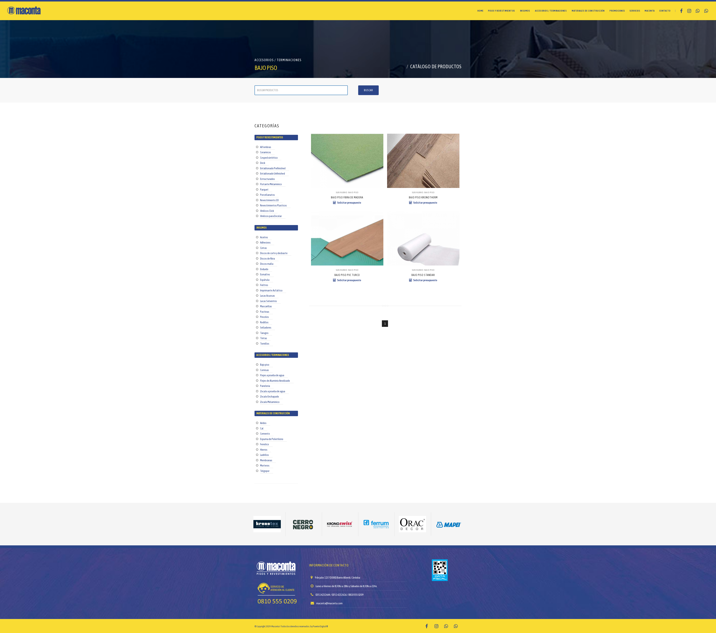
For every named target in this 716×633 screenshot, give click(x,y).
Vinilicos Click (267, 210)
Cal (261, 428)
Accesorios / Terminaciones (551, 10)
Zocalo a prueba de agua (272, 391)
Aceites (264, 237)
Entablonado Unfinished (272, 173)
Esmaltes (265, 274)
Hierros (263, 449)
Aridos (263, 423)
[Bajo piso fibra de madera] (347, 143)
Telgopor (264, 470)
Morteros (264, 465)
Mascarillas (266, 306)
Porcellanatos (267, 194)
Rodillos (264, 322)
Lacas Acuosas (267, 295)
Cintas (263, 247)
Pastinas (264, 311)
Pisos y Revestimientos (501, 10)
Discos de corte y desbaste (274, 253)
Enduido (264, 269)
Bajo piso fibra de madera (347, 197)
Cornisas (264, 370)
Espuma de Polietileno (271, 439)
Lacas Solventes (268, 301)
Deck (262, 162)
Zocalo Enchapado (269, 396)
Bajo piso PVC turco (347, 275)
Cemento (265, 433)
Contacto (665, 10)
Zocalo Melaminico (270, 401)
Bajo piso (264, 364)
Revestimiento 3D (269, 200)
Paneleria (265, 385)
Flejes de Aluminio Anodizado (275, 380)
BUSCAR (368, 90)
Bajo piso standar (423, 275)
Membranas (266, 460)
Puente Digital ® (320, 626)
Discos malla (266, 263)
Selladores (265, 327)
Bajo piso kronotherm (423, 197)
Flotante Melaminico (271, 184)
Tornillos (264, 343)
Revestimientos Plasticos (273, 205)
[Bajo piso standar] (423, 220)
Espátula (264, 279)
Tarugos (264, 332)
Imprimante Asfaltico (271, 290)
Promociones (617, 10)
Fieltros (264, 285)
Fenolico (264, 444)
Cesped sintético (269, 157)
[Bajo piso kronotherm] (423, 143)
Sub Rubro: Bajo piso (347, 192)
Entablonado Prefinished (272, 168)
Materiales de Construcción (588, 10)
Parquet (264, 189)
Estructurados (267, 178)
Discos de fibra (267, 258)
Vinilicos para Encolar (271, 216)
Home (480, 10)
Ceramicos (265, 152)
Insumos (525, 10)
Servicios (634, 10)
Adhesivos (265, 242)
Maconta (650, 10)
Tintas (263, 338)
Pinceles (264, 316)
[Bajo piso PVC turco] (347, 220)
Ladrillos (264, 454)
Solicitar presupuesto (349, 202)
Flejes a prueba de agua (272, 375)
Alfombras (265, 147)
